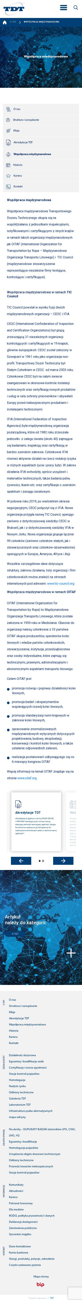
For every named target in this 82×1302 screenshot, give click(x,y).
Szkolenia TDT (17, 1098)
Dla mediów (16, 1209)
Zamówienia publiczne (23, 1228)
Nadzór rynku (17, 1086)
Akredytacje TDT (23, 142)
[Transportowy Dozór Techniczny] (14, 9)
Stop (43, 861)
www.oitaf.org (27, 778)
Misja (16, 131)
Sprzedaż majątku (20, 1234)
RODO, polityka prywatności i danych (32, 1215)
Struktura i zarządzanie (26, 120)
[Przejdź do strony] (40, 1284)
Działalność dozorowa (22, 1055)
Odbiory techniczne (21, 1092)
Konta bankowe (18, 1252)
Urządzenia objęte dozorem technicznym (34, 1154)
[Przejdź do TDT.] (5, 22)
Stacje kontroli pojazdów (24, 1074)
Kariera (18, 176)
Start (40, 861)
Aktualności (16, 1191)
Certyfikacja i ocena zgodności (28, 1067)
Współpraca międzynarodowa (32, 154)
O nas (17, 109)
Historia (17, 165)
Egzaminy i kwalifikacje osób (26, 1061)
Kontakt (18, 186)
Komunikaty (16, 1184)
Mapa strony (41, 1276)
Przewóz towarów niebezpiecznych (31, 1166)
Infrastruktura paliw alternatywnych (31, 1111)
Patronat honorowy (21, 1203)
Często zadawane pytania (25, 1265)
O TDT (15, 934)
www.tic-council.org (60, 583)
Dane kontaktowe (20, 1246)
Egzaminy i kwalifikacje (23, 1141)
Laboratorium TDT (20, 1104)
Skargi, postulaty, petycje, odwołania (31, 1259)
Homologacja (17, 1080)
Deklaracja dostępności (23, 1222)
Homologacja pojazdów (23, 1148)
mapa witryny (17, 1117)
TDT (52, 1298)
